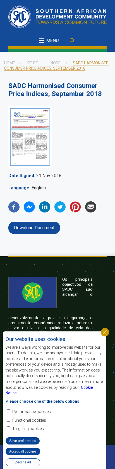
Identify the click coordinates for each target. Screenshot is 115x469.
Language (18, 187)
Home (9, 63)
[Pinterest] (75, 211)
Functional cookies (29, 420)
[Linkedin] (44, 211)
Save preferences (22, 441)
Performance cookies (31, 411)
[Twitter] (60, 211)
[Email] (90, 211)
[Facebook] (14, 211)
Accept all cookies (23, 451)
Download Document (34, 227)
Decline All (23, 462)
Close (105, 332)
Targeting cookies (28, 428)
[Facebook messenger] (29, 211)
